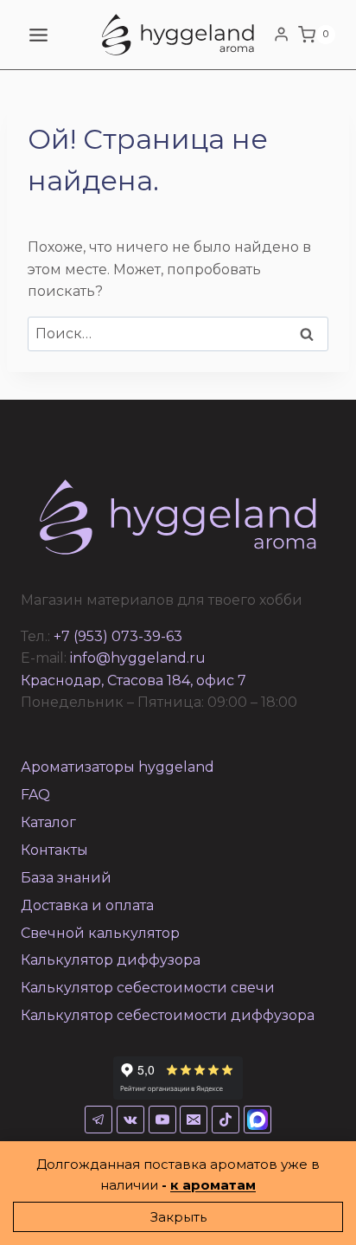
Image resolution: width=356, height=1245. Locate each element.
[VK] (130, 1119)
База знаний (66, 878)
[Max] (257, 1119)
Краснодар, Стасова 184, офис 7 (133, 680)
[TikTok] (225, 1119)
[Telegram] (98, 1119)
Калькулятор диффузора (110, 960)
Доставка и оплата (87, 905)
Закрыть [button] (178, 1217)
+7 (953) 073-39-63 (118, 636)
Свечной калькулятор (100, 933)
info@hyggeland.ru (138, 658)
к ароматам (213, 1185)
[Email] (193, 1119)
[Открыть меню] (39, 34)
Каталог (48, 822)
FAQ (35, 794)
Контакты (54, 850)
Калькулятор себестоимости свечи (148, 987)
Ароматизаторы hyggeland (117, 767)
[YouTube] (162, 1119)
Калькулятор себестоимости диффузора (168, 1015)
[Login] (281, 34)
